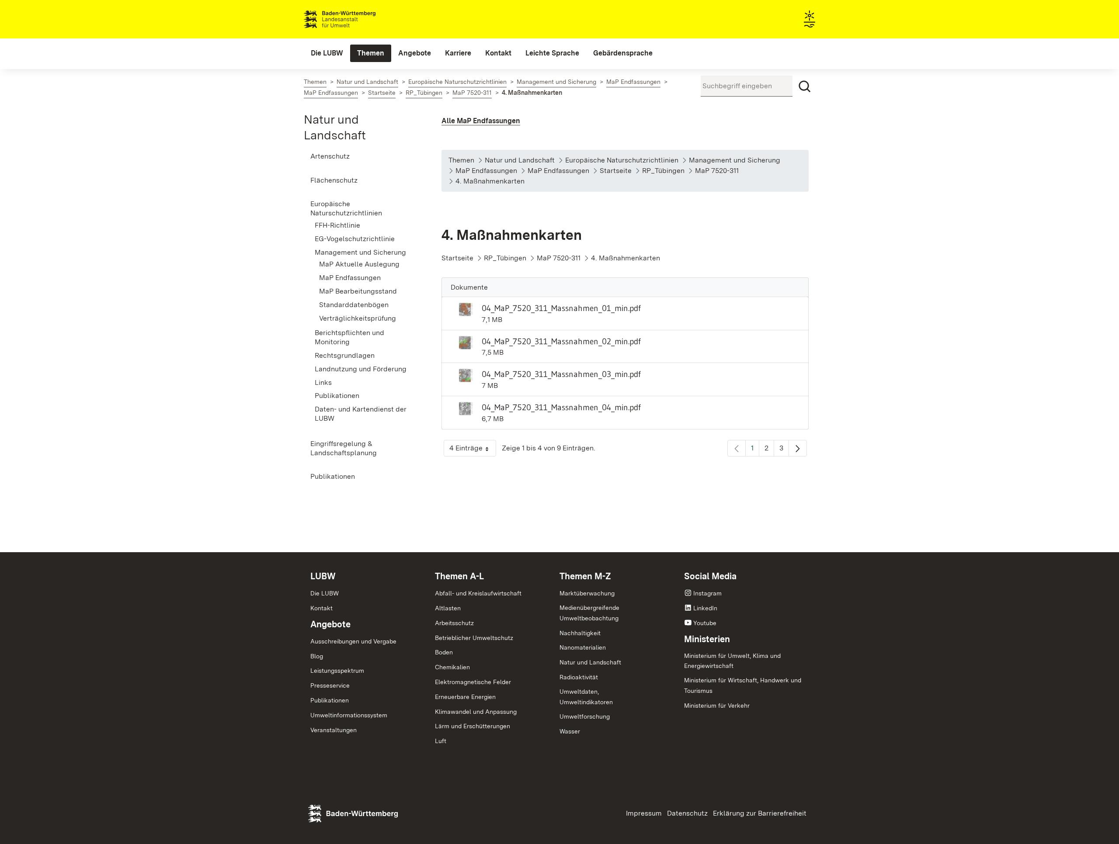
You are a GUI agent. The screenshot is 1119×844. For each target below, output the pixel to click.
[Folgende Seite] (798, 448)
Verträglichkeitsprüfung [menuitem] (357, 318)
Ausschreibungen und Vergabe (353, 641)
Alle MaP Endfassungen (480, 121)
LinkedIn (705, 608)
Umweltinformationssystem (348, 715)
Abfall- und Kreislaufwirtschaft (478, 593)
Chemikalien (452, 667)
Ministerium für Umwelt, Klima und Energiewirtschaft (732, 661)
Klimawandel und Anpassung (476, 711)
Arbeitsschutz (454, 622)
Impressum (644, 813)
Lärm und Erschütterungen (472, 726)
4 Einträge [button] (472, 450)
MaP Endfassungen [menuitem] (350, 277)
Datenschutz (687, 813)
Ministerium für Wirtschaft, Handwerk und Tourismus (742, 685)
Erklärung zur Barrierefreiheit (759, 813)
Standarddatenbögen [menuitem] (354, 305)
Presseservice (330, 685)
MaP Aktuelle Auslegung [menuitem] (359, 264)
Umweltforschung (585, 716)
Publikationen (329, 700)
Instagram (707, 593)
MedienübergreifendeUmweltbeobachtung (589, 613)
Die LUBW (324, 593)
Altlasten (448, 608)
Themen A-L (459, 576)
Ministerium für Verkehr (717, 705)
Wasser (570, 731)
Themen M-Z (585, 576)
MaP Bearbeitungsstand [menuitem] (358, 291)
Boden (444, 652)
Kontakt (321, 608)
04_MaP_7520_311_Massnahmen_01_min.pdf (561, 308)
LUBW (323, 576)
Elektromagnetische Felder (473, 681)
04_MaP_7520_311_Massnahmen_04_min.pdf (561, 407)
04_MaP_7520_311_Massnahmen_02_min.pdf (561, 341)
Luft (440, 740)
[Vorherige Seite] (736, 448)
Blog (316, 656)
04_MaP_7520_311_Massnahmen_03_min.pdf (561, 374)
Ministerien (707, 639)
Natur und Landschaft (590, 662)
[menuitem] (327, 53)
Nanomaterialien (583, 647)
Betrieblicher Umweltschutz (474, 637)
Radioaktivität (579, 677)
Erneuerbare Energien (465, 696)
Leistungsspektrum (337, 670)
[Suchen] (804, 86)
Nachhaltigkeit (580, 633)
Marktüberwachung (587, 593)
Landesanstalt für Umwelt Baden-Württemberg (355, 19)
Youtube (704, 622)
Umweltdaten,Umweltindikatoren (586, 697)
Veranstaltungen (333, 729)
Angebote (330, 624)
